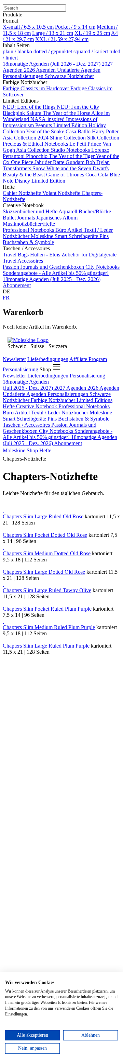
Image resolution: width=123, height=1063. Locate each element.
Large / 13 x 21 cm (52, 33)
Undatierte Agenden (78, 70)
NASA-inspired (48, 119)
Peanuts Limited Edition (61, 125)
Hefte (9, 406)
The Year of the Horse (67, 113)
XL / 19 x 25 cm (92, 33)
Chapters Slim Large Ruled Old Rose (43, 516)
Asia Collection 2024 (26, 138)
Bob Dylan (98, 162)
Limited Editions (94, 400)
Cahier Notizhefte (22, 193)
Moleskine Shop (20, 450)
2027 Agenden (70, 388)
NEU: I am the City (78, 107)
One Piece (23, 162)
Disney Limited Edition (40, 181)
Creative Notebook (37, 406)
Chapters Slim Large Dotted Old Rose (44, 572)
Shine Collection (68, 138)
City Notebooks (102, 267)
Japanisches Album (57, 218)
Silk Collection (103, 138)
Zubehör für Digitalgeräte (89, 254)
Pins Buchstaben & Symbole (78, 419)
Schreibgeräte (84, 236)
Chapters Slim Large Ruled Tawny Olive (47, 590)
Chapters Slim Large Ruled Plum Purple (46, 646)
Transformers (17, 168)
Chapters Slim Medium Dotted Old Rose (47, 553)
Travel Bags (16, 254)
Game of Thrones (65, 174)
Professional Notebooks (29, 230)
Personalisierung (20, 369)
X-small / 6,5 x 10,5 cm (28, 27)
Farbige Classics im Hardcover (36, 88)
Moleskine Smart (50, 236)
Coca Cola (97, 174)
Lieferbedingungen (47, 359)
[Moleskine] (28, 340)
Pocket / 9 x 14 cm (75, 27)
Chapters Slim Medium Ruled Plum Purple (49, 627)
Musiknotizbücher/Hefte (29, 224)
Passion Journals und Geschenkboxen (44, 267)
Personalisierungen (24, 76)
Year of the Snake (46, 131)
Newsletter (14, 359)
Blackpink (14, 113)
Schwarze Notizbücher (69, 76)
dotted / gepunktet (52, 51)
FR (6, 298)
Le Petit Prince (85, 144)
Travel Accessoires (23, 261)
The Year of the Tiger (72, 156)
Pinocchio (37, 156)
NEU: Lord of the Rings (30, 107)
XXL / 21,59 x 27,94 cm (61, 39)
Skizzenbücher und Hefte (30, 211)
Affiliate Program (88, 359)
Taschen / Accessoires (27, 425)
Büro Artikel (69, 230)
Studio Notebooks (71, 150)
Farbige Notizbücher (54, 400)
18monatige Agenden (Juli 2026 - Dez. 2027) (52, 64)
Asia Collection (33, 150)
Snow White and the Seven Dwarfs (70, 168)
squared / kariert (90, 51)
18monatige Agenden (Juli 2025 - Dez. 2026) (51, 279)
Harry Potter (105, 131)
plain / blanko (17, 51)
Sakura (34, 113)
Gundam (76, 162)
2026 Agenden (40, 70)
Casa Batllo (79, 131)
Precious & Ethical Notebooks (36, 144)
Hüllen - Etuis (46, 254)
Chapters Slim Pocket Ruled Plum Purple (47, 609)
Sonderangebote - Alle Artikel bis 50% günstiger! (56, 273)
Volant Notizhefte (62, 193)
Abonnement (17, 285)
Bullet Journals (19, 218)
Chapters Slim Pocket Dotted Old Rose (45, 535)
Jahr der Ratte (50, 162)
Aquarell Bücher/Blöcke (84, 211)
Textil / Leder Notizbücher (60, 412)
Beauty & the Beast (24, 174)
